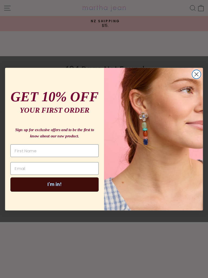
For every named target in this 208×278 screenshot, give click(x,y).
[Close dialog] (196, 74)
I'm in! (54, 184)
